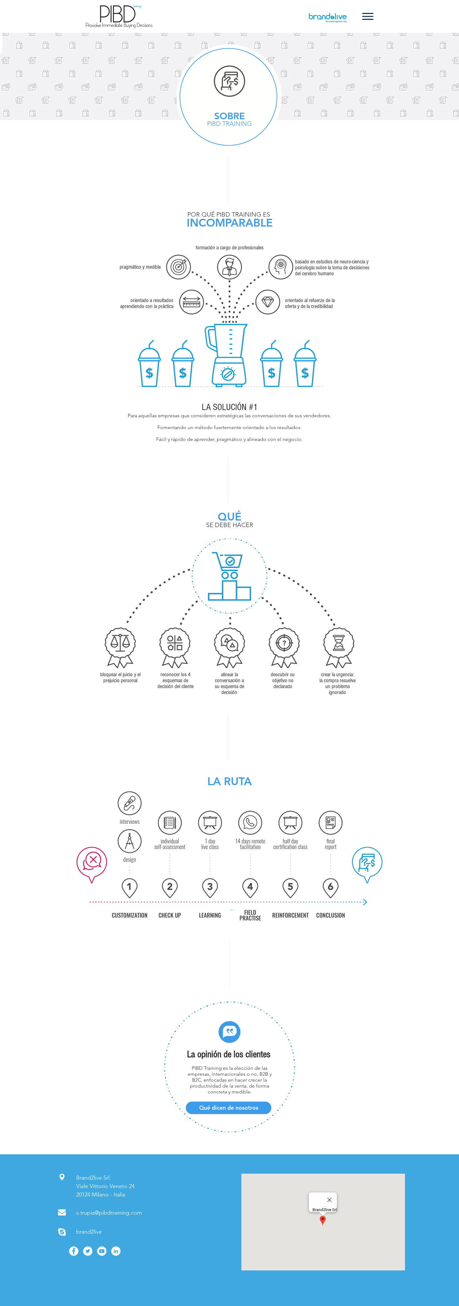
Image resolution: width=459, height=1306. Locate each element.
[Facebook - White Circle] (73, 1251)
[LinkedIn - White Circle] (116, 1251)
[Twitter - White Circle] (87, 1251)
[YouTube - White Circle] (101, 1251)
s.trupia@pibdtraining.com (109, 1212)
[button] (367, 16)
